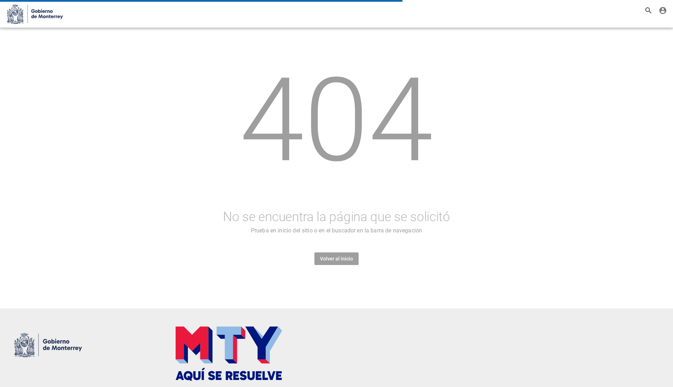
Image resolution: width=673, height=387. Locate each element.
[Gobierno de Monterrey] (34, 14)
